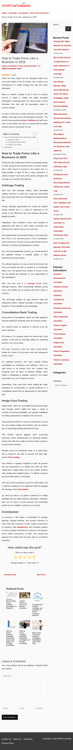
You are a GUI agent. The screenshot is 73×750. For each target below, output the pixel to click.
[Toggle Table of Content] (34, 133)
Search (56, 25)
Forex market (22, 489)
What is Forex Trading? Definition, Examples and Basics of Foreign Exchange (24, 637)
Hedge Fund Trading (14, 144)
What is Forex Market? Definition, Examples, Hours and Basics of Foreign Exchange (10, 638)
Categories (57, 381)
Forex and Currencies (28, 66)
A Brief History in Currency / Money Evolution (23, 604)
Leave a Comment (9, 66)
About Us (17, 739)
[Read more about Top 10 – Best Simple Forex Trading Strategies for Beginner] (11, 594)
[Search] (68, 28)
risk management (20, 527)
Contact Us (6, 739)
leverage (31, 283)
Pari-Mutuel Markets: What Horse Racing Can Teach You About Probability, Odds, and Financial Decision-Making (61, 94)
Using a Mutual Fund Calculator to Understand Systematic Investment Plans (62, 227)
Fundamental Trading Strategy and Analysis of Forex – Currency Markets (37, 610)
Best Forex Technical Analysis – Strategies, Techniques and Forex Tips (36, 638)
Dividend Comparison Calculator (59, 299)
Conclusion (8, 147)
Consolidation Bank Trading (17, 142)
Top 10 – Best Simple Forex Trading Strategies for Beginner (11, 603)
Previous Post (9, 575)
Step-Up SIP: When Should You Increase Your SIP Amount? (62, 45)
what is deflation (29, 120)
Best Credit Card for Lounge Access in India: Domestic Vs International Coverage (62, 66)
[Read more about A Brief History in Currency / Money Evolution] (24, 595)
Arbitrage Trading (13, 140)
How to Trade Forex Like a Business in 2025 (20, 137)
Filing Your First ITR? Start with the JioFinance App (62, 162)
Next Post (42, 575)
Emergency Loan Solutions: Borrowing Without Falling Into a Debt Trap (62, 182)
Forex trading (13, 457)
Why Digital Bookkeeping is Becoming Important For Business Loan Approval (62, 142)
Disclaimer (28, 739)
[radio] (15, 558)
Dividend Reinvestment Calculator (59, 278)
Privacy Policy (8, 743)
